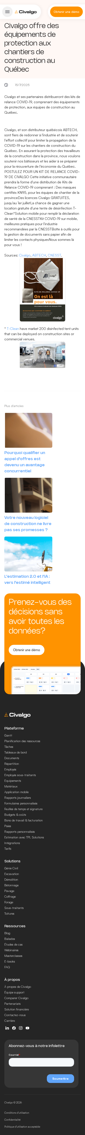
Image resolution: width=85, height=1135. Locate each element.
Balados (9, 939)
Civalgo (25, 255)
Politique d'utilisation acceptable (22, 1126)
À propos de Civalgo (17, 986)
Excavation (11, 874)
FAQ (7, 967)
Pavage (9, 891)
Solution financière (16, 1009)
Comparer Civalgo (16, 998)
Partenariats (12, 1003)
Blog (7, 933)
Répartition (11, 763)
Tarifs (7, 848)
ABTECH (39, 255)
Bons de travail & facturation (23, 820)
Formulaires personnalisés (20, 803)
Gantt (8, 735)
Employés (10, 769)
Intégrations (12, 843)
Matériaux (10, 786)
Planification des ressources (22, 741)
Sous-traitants (14, 908)
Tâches (8, 746)
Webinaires (11, 950)
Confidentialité (12, 1119)
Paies (7, 826)
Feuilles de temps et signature (23, 809)
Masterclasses (13, 956)
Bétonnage (11, 885)
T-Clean (13, 328)
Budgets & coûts (15, 814)
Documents (11, 758)
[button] (7, 12)
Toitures (9, 913)
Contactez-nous (15, 1015)
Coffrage (10, 896)
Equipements (12, 780)
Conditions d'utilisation (16, 1112)
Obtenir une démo (26, 650)
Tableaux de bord (15, 752)
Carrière (9, 1020)
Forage (8, 902)
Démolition (11, 879)
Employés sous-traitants (20, 775)
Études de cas (13, 944)
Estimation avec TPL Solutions (24, 837)
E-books (9, 961)
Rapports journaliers (17, 797)
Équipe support (14, 992)
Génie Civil (11, 868)
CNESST (54, 255)
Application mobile (16, 792)
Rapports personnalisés (19, 831)
